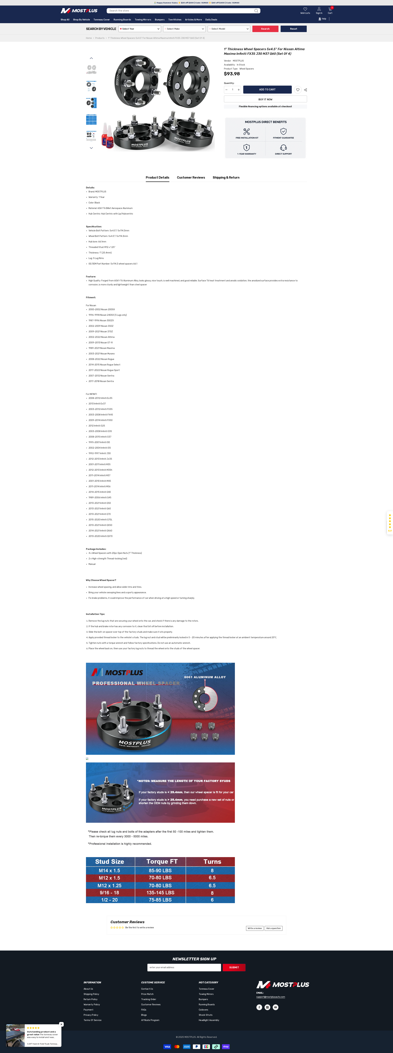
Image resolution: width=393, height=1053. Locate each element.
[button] (91, 58)
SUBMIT (234, 967)
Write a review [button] (255, 928)
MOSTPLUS (238, 61)
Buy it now (265, 99)
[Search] (183, 10)
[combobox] (179, 10)
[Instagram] (267, 1007)
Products (100, 38)
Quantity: (229, 83)
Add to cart (267, 89)
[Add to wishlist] (298, 90)
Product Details (157, 177)
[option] (158, 103)
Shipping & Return (226, 177)
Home (89, 38)
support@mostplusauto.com (270, 997)
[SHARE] (304, 90)
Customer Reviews (191, 177)
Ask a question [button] (273, 928)
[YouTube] (275, 1007)
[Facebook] (259, 1007)
